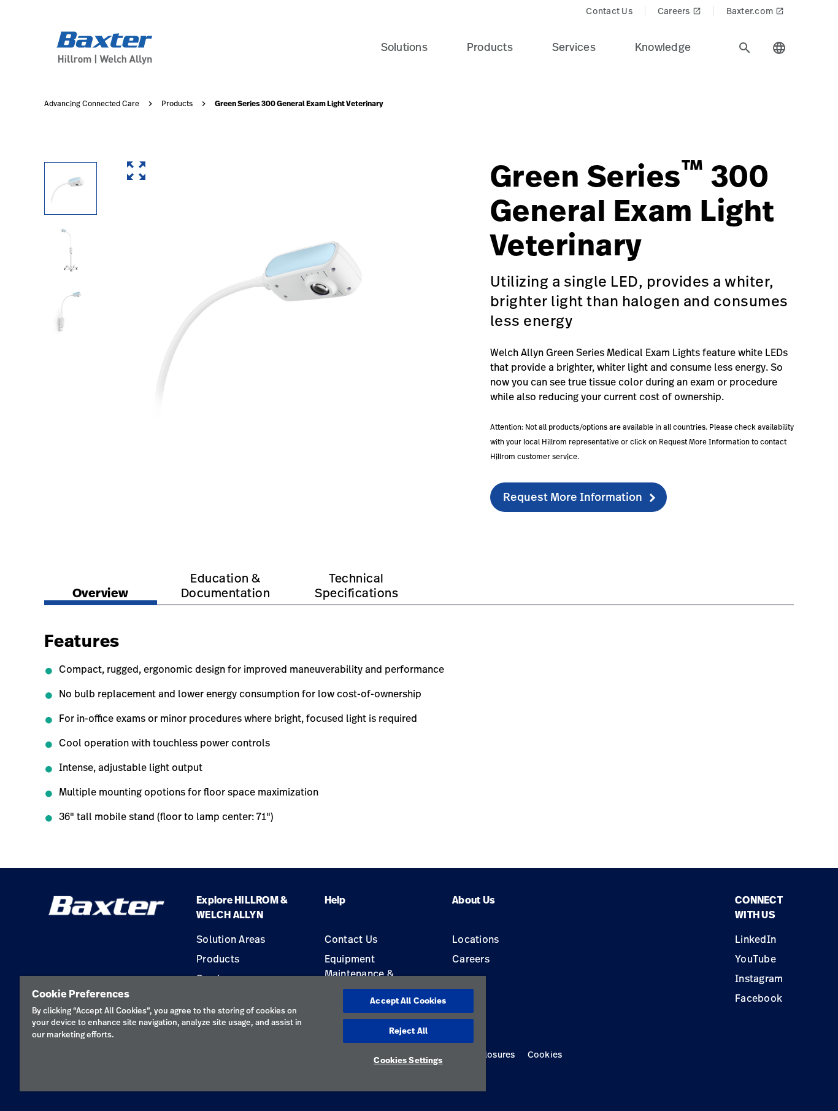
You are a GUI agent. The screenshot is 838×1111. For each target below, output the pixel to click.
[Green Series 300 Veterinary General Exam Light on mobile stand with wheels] (70, 249)
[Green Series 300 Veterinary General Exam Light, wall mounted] (70, 311)
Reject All (408, 1030)
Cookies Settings (408, 1060)
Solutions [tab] (404, 46)
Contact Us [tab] (609, 11)
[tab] (744, 48)
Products (177, 104)
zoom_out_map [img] (136, 170)
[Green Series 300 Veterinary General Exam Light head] (70, 188)
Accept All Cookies (408, 1000)
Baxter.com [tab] (755, 11)
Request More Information (572, 496)
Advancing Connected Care (91, 104)
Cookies (545, 1054)
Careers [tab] (679, 11)
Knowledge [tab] (663, 46)
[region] (253, 1033)
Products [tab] (490, 46)
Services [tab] (574, 46)
